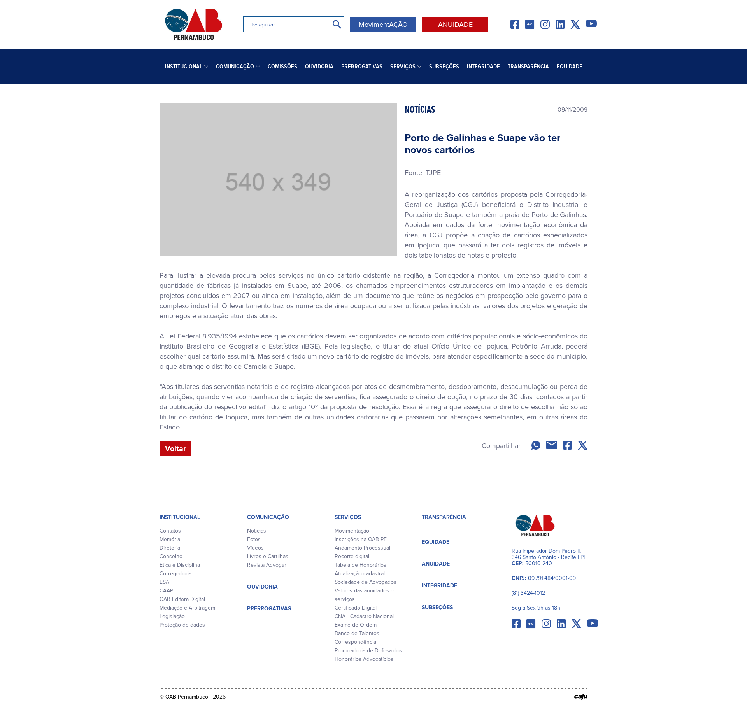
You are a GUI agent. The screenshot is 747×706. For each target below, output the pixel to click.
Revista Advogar (266, 565)
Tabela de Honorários (360, 565)
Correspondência (355, 642)
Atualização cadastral (360, 573)
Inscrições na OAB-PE (361, 539)
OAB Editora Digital (182, 599)
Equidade (569, 66)
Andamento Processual (362, 548)
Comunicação (235, 66)
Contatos (170, 530)
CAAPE (168, 590)
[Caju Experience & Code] (580, 697)
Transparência (528, 66)
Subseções (444, 66)
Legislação (172, 616)
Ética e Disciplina (180, 565)
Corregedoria (175, 573)
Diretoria (170, 548)
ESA (164, 582)
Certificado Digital (356, 607)
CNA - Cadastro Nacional (364, 616)
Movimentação (352, 530)
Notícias (256, 530)
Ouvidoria (319, 66)
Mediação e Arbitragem (187, 607)
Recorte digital (352, 556)
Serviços (403, 66)
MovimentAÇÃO (383, 24)
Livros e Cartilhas (267, 556)
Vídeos (255, 548)
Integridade (483, 66)
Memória (170, 539)
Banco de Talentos (357, 633)
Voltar (175, 448)
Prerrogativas (361, 66)
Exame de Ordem (356, 625)
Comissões (282, 66)
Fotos (254, 539)
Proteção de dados (182, 625)
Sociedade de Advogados (365, 582)
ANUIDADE (455, 24)
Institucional (183, 66)
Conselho (171, 556)
